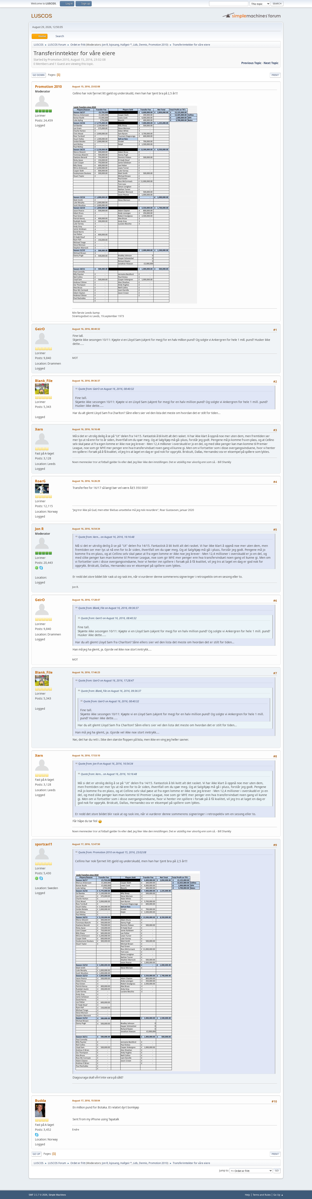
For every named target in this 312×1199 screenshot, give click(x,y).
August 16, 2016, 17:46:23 (86, 672)
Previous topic (251, 63)
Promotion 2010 (158, 44)
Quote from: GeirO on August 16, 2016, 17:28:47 (106, 680)
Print (275, 75)
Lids (135, 44)
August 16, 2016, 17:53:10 (86, 755)
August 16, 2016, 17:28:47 (86, 599)
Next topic (271, 63)
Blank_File (43, 380)
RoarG (40, 481)
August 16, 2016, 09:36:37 (86, 380)
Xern (39, 429)
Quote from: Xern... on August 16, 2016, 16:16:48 (106, 537)
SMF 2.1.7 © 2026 (38, 1194)
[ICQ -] (36, 567)
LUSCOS (41, 16)
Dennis (143, 44)
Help (247, 1194)
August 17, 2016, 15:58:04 (86, 1100)
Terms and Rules (262, 1194)
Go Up (36, 1154)
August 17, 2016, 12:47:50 (86, 844)
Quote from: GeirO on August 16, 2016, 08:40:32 (106, 389)
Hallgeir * (126, 44)
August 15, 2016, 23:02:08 (86, 86)
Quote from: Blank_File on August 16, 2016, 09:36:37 (108, 608)
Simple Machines (57, 1194)
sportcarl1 (43, 844)
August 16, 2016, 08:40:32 (86, 328)
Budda (40, 1100)
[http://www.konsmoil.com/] (36, 412)
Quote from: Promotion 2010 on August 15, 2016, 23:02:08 (112, 852)
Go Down (39, 75)
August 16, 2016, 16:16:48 (86, 429)
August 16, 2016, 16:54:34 (86, 528)
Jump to (223, 1170)
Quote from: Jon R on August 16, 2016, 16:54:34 (105, 763)
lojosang (114, 44)
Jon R (105, 44)
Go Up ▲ (278, 1194)
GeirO (40, 329)
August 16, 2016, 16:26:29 (86, 481)
